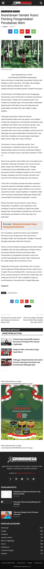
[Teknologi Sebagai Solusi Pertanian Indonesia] (6, 515)
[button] (41, 3)
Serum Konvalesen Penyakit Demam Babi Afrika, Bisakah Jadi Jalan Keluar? (33, 320)
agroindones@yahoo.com (26, 473)
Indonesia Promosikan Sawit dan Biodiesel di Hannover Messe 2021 (11, 320)
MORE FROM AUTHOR (12, 333)
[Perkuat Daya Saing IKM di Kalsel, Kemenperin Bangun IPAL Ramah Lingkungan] (6, 341)
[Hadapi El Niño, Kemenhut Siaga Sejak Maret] (6, 352)
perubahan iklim (12, 293)
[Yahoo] (28, 479)
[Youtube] (33, 479)
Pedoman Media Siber (8, 563)
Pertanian (4, 534)
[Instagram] (16, 479)
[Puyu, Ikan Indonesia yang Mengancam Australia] (6, 504)
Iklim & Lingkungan (7, 11)
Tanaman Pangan (7, 550)
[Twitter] (22, 479)
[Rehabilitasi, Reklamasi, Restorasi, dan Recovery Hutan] (6, 494)
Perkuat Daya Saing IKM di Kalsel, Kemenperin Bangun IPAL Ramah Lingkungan (26, 341)
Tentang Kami (38, 563)
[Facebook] (10, 479)
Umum (3, 544)
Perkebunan (5, 547)
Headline (4, 553)
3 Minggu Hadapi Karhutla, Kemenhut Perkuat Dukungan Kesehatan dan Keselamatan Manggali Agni (28, 362)
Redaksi (29, 563)
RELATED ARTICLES (11, 330)
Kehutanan (16, 11)
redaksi (5, 26)
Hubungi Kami (21, 563)
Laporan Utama (6, 537)
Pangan (3, 531)
